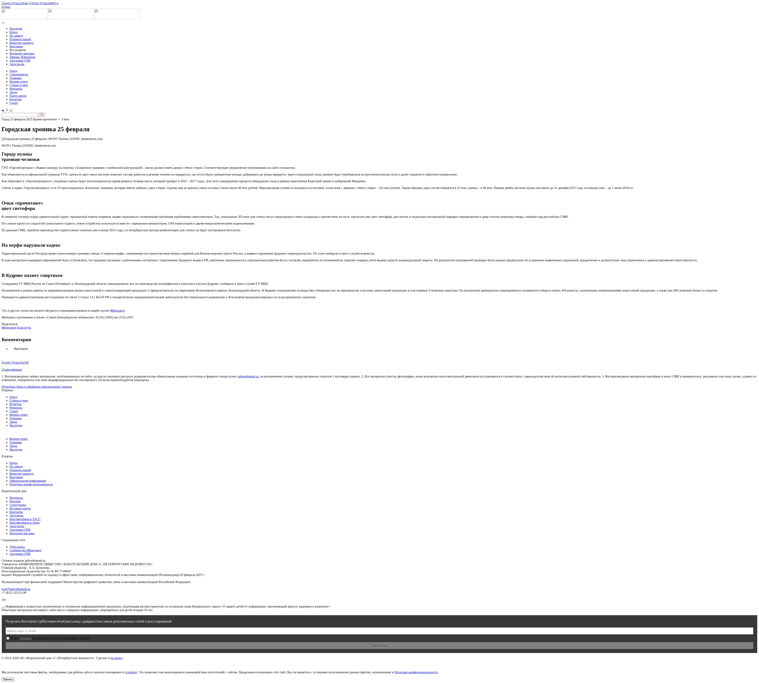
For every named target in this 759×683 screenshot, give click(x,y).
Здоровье (15, 78)
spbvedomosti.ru (248, 376)
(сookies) (131, 672)
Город (13, 71)
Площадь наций (20, 39)
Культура (15, 99)
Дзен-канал (17, 546)
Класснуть (24, 327)
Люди (13, 92)
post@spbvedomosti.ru (16, 589)
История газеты (20, 508)
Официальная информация (27, 480)
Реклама (15, 501)
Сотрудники (17, 505)
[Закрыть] (3, 607)
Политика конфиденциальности (31, 484)
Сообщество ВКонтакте (25, 550)
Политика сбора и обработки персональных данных (37, 386)
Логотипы (16, 515)
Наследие (15, 28)
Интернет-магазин (21, 53)
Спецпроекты (18, 74)
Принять (8, 679)
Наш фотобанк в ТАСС (25, 519)
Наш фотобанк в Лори (24, 522)
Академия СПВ (19, 60)
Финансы (15, 88)
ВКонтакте (117, 310)
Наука (13, 32)
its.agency (117, 658)
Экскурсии (16, 64)
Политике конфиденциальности (416, 672)
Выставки (16, 46)
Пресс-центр (17, 95)
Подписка (16, 497)
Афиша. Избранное (22, 57)
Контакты (16, 512)
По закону (16, 35)
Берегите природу (21, 42)
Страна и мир (18, 85)
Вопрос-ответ (18, 81)
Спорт (13, 103)
